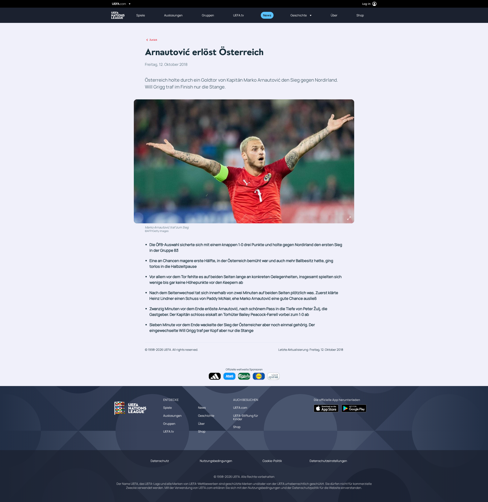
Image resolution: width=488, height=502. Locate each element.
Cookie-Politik (272, 461)
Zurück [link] (153, 39)
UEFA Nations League (118, 15)
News (202, 407)
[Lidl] (259, 376)
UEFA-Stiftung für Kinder (245, 417)
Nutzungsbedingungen (216, 461)
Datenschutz (160, 461)
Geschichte (206, 416)
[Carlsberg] (244, 376)
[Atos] (229, 376)
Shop (201, 431)
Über (201, 424)
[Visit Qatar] (273, 376)
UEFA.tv (168, 431)
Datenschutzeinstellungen (328, 461)
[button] (301, 15)
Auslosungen (172, 416)
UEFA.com (240, 407)
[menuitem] (145, 15)
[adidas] (215, 376)
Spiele (167, 407)
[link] (140, 15)
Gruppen (169, 424)
